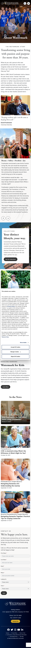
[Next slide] (8, 218)
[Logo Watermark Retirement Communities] (10, 3)
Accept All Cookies (15, 347)
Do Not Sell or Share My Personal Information (17, 634)
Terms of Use (22, 633)
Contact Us (15, 621)
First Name (4, 553)
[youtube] (18, 629)
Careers (7, 633)
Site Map (22, 636)
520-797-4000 (18, 615)
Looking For (3, 579)
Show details (23, 342)
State (2, 585)
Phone (2, 572)
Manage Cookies (15, 351)
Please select (5, 582)
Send (4, 593)
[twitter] (12, 629)
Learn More (6, 387)
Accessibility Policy (14, 636)
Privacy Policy (14, 633)
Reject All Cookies (15, 356)
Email (2, 566)
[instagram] (15, 629)
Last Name (4, 559)
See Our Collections (10, 259)
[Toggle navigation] (28, 3)
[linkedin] (22, 629)
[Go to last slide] (3, 218)
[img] (15, 412)
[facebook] (8, 629)
